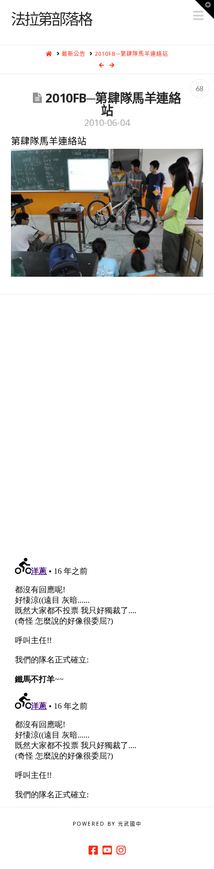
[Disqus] (107, 419)
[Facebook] (93, 850)
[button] (204, 9)
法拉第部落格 (51, 18)
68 (200, 88)
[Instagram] (120, 850)
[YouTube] (107, 850)
